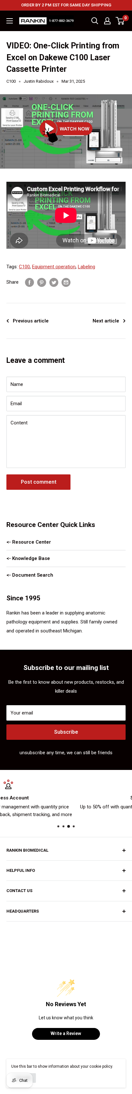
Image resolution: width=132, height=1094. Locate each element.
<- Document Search (29, 575)
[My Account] (107, 20)
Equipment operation (54, 267)
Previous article (31, 321)
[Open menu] (9, 20)
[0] (120, 21)
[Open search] (94, 20)
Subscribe (66, 732)
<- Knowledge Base (28, 558)
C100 (11, 81)
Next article (106, 321)
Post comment (38, 482)
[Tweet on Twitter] (53, 282)
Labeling (86, 267)
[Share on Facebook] (29, 282)
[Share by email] (66, 282)
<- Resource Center (28, 542)
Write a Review (66, 1033)
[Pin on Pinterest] (41, 282)
